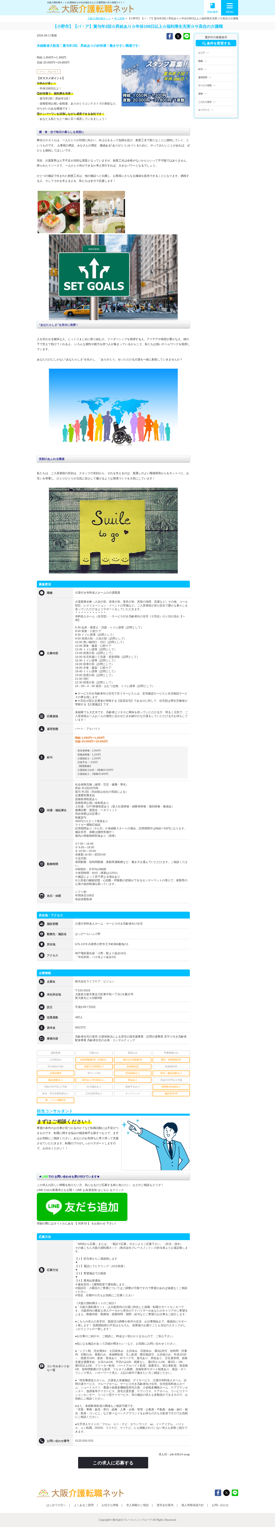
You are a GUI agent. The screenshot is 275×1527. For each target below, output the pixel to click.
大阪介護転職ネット (99, 18)
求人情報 (119, 18)
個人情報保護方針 (192, 1505)
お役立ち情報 (109, 1505)
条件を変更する (216, 43)
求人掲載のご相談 (137, 1505)
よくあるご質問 (84, 1505)
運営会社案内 (165, 1505)
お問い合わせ (220, 1505)
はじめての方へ (56, 1505)
